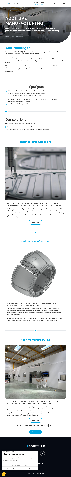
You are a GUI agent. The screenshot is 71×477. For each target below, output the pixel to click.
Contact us (35, 432)
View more (35, 222)
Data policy (30, 473)
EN (54, 3)
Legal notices (40, 473)
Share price (39, 463)
